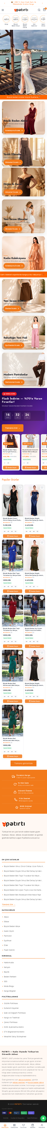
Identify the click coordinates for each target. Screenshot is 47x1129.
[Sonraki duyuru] (42, 3)
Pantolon (8, 936)
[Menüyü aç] (3, 10)
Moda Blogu (9, 986)
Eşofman (8, 940)
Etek (6, 945)
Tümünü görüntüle (23, 763)
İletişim (7, 967)
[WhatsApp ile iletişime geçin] (43, 1118)
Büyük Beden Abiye (12, 926)
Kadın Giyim (9, 931)
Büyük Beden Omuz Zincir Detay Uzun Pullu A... (24, 866)
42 (8, 463)
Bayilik (6, 972)
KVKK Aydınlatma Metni (14, 1027)
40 (4, 463)
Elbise (6, 921)
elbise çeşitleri (19, 1082)
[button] (23, 62)
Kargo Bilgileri (10, 991)
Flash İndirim (9, 950)
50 (15, 531)
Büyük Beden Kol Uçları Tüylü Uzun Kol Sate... (23, 890)
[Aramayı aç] (39, 10)
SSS (5, 981)
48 (12, 531)
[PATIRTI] (21, 10)
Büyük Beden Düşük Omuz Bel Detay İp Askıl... (23, 871)
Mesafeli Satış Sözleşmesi (15, 1036)
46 (8, 531)
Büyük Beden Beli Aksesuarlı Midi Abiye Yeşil (22, 895)
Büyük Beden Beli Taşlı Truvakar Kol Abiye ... (22, 876)
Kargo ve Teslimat (12, 1018)
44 (27, 463)
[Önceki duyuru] (4, 3)
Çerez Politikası (11, 1022)
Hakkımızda (9, 962)
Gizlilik (5, 1118)
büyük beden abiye (36, 1082)
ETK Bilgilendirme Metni (14, 1032)
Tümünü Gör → (12, 428)
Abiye (6, 917)
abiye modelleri (25, 1080)
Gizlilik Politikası (11, 1003)
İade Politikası (32, 1118)
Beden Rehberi (10, 977)
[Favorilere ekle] (17, 437)
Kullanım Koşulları (11, 1008)
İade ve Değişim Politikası (15, 1013)
